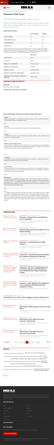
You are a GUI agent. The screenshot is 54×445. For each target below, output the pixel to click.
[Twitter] (30, 1)
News (21, 305)
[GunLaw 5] (6, 375)
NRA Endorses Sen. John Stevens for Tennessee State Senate (32, 320)
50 (38, 342)
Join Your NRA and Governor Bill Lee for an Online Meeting (34, 230)
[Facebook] (28, 1)
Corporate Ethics (6, 416)
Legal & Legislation (24, 215)
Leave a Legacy (30, 416)
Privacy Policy (6, 419)
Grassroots (5, 410)
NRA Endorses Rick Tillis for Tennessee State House (35, 308)
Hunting (28, 408)
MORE (5, 123)
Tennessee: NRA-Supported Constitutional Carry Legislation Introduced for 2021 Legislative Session (34, 285)
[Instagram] (34, 1)
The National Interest (8, 295)
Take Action (29, 410)
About (4, 413)
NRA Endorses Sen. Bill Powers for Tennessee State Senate (31, 332)
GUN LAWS (5, 11)
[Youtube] (32, 1)
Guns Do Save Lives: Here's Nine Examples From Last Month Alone (26, 297)
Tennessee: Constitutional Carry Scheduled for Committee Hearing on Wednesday (34, 255)
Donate (28, 413)
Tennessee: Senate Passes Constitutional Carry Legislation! (33, 218)
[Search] (49, 7)
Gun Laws (29, 405)
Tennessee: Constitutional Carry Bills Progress (32, 243)
